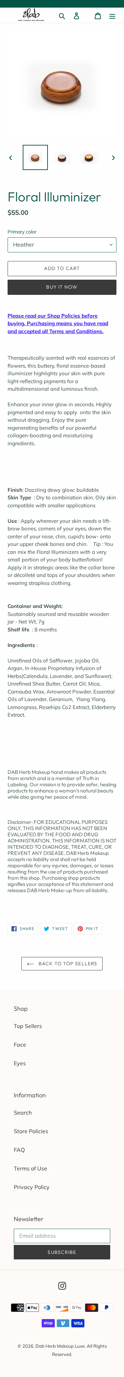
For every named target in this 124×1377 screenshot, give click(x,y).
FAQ (19, 1149)
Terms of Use (30, 1168)
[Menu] (112, 15)
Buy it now (62, 287)
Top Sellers (28, 1025)
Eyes (20, 1063)
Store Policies (31, 1131)
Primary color (22, 232)
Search (23, 1112)
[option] (35, 157)
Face (20, 1044)
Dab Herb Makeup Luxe (60, 1346)
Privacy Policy (32, 1187)
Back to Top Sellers (67, 963)
